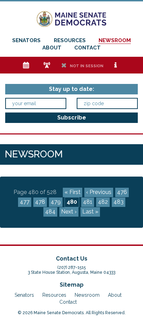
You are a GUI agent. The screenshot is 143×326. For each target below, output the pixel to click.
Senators (26, 40)
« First (73, 192)
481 (87, 202)
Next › (69, 211)
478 (40, 202)
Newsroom (115, 40)
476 (122, 192)
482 (103, 202)
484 (50, 211)
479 (56, 202)
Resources (70, 40)
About (51, 48)
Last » (90, 211)
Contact (87, 48)
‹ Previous (98, 192)
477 (25, 202)
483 (118, 202)
